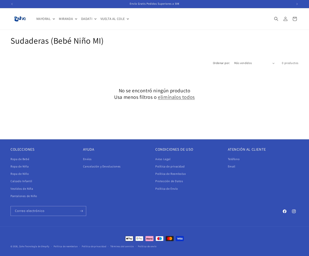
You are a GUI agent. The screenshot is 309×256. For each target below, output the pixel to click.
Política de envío (147, 246)
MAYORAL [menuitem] (43, 19)
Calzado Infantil (21, 181)
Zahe (22, 246)
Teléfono (234, 159)
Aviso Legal (163, 159)
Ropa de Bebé (20, 159)
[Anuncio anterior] (12, 4)
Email (231, 166)
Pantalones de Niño (24, 196)
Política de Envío (166, 189)
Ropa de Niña (20, 166)
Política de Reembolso (170, 174)
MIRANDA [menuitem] (66, 19)
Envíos (87, 159)
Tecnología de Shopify (37, 246)
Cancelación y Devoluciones (102, 166)
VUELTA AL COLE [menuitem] (112, 19)
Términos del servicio (122, 246)
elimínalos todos (176, 97)
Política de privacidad (170, 166)
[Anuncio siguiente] (297, 4)
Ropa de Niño (20, 174)
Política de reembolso (66, 246)
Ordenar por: (221, 63)
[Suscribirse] (81, 211)
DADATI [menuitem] (86, 19)
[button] (276, 19)
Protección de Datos (169, 181)
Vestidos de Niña (22, 189)
